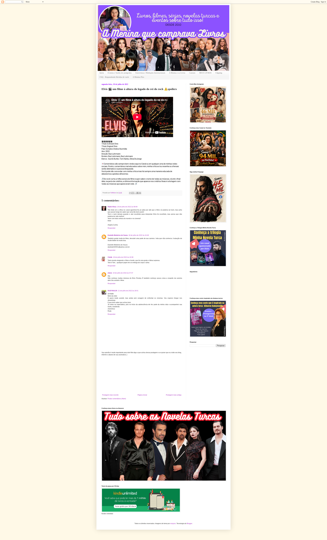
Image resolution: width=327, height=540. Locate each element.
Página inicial (142, 395)
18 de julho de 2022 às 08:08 (127, 207)
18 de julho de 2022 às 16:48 (139, 235)
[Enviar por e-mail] (130, 193)
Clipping (218, 73)
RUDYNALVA (112, 291)
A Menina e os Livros (177, 73)
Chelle (110, 257)
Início (102, 73)
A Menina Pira (138, 77)
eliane (110, 273)
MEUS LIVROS (205, 73)
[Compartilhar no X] (135, 193)
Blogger (189, 523)
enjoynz (173, 523)
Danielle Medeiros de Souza (118, 235)
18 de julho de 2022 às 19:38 (123, 257)
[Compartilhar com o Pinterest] (140, 193)
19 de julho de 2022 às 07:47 (123, 273)
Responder (111, 228)
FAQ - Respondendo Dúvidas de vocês (114, 77)
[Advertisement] (142, 375)
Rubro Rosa (112, 207)
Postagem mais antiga (173, 395)
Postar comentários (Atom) (117, 399)
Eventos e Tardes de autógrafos (120, 73)
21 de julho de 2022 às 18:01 (128, 291)
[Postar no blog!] (132, 193)
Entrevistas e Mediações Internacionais (150, 73)
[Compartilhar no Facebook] (137, 193)
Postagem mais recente (110, 395)
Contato (192, 73)
